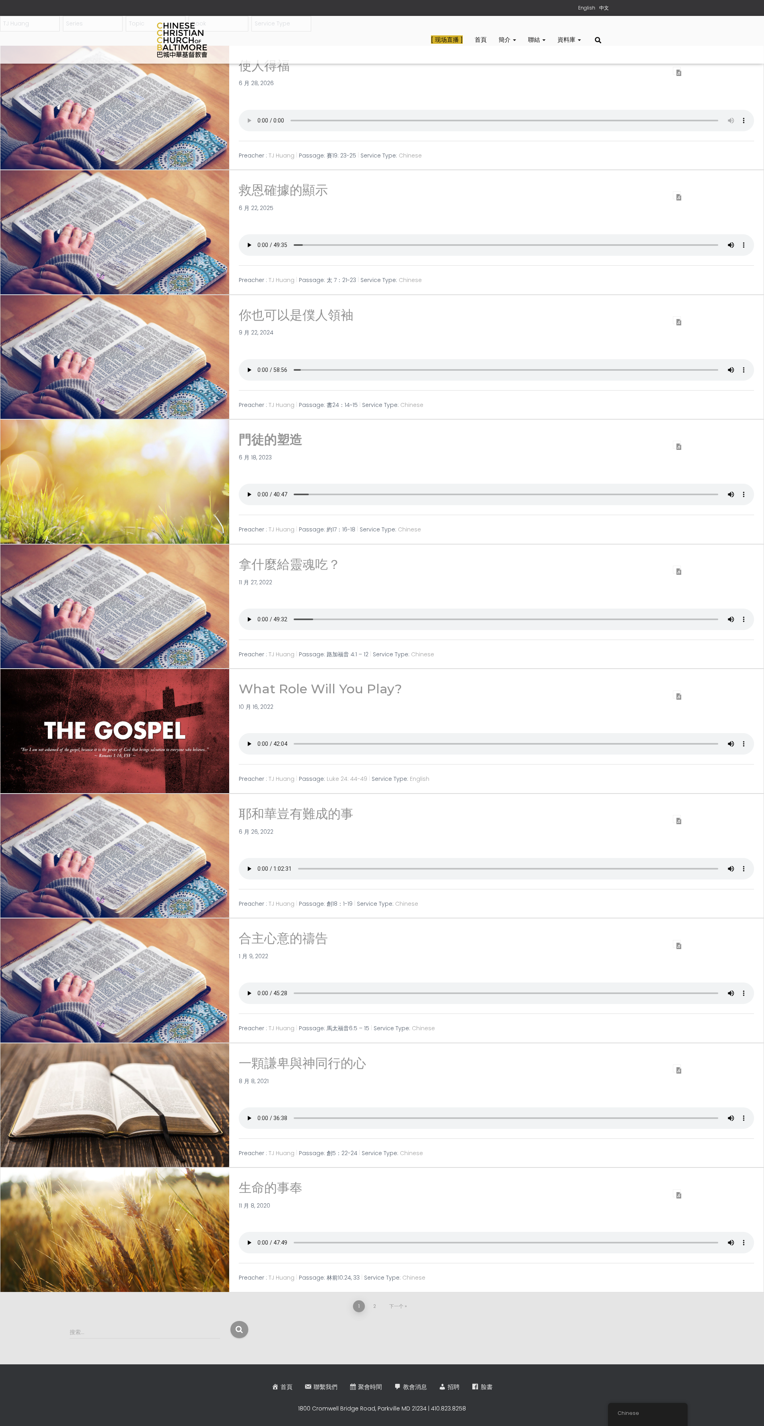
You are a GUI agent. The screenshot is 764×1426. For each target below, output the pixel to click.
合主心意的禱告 (283, 938)
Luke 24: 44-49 (347, 779)
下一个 (396, 1306)
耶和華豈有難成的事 (296, 813)
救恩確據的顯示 (283, 190)
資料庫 (567, 39)
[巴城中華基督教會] (182, 40)
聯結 (535, 39)
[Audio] (677, 71)
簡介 (505, 39)
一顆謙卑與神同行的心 (302, 1063)
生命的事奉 (270, 1187)
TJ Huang (281, 156)
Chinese (410, 156)
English (419, 779)
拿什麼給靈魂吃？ (290, 564)
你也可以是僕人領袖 (296, 315)
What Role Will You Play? (320, 688)
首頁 (481, 39)
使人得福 (264, 65)
